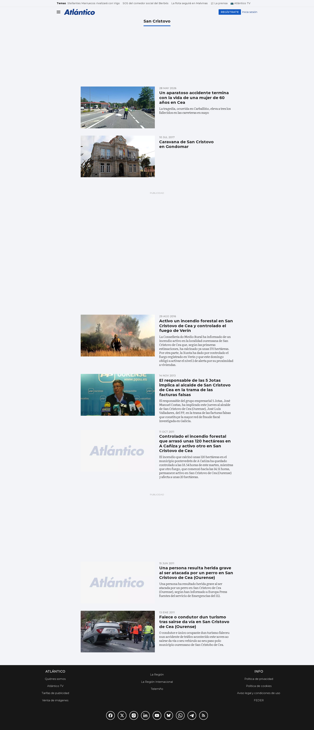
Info (258, 671)
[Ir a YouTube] (157, 715)
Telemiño (157, 689)
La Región (157, 674)
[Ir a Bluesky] (168, 715)
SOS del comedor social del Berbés (145, 3)
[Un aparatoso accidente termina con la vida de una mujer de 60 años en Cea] (118, 107)
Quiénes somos (55, 679)
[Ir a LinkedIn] (145, 715)
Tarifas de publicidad (55, 693)
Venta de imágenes (55, 700)
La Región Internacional (157, 681)
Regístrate (230, 12)
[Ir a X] (122, 715)
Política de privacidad (258, 679)
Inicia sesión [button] (249, 12)
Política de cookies (258, 686)
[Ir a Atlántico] (79, 12)
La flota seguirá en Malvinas (189, 3)
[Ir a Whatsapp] (180, 715)
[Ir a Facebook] (110, 715)
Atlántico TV (55, 686)
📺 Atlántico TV (240, 3)
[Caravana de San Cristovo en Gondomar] (118, 156)
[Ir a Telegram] (192, 715)
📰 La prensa (219, 3)
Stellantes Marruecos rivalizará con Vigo (93, 3)
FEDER (259, 700)
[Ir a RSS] (203, 715)
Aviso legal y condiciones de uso (258, 693)
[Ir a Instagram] (133, 715)
